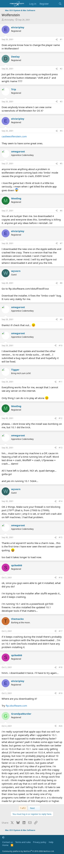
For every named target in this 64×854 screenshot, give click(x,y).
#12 (60, 418)
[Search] (60, 4)
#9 (61, 319)
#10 (60, 345)
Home (5, 845)
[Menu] (4, 3)
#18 (60, 667)
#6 (61, 210)
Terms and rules (23, 842)
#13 (60, 447)
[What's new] (53, 4)
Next (32, 808)
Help (51, 842)
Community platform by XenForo (28, 851)
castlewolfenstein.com (14, 136)
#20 (60, 726)
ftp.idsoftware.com (16, 705)
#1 (61, 39)
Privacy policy (39, 842)
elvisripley (9, 19)
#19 (60, 693)
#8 (61, 283)
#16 (60, 577)
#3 (61, 101)
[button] (3, 837)
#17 (60, 631)
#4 (61, 130)
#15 (60, 537)
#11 (60, 381)
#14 (60, 501)
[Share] (56, 39)
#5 (61, 163)
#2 (61, 68)
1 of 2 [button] (22, 808)
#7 (61, 243)
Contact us (7, 842)
